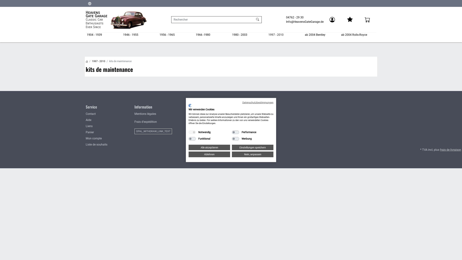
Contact (91, 114)
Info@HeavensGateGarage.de (305, 21)
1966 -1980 (203, 34)
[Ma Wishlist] (350, 19)
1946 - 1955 (130, 34)
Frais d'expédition (145, 122)
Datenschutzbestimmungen (257, 102)
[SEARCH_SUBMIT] (258, 19)
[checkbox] (192, 132)
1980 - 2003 (239, 34)
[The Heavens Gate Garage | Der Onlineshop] (116, 19)
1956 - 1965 (167, 34)
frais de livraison (450, 149)
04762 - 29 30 (295, 17)
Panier (90, 132)
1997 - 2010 (276, 34)
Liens (89, 126)
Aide (88, 120)
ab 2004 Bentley (315, 34)
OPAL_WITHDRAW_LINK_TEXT (153, 131)
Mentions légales (145, 114)
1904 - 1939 (94, 34)
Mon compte (94, 138)
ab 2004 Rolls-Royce (354, 34)
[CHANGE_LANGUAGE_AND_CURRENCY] (90, 3)
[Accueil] (87, 61)
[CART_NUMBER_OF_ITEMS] (367, 19)
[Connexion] (332, 19)
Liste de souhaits (96, 144)
